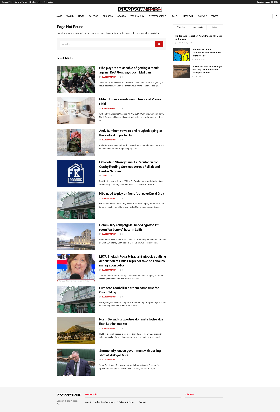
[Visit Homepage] (140, 8)
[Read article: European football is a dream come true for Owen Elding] (76, 299)
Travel (215, 16)
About (88, 402)
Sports (121, 16)
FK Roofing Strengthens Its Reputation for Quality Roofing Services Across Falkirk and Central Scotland (129, 166)
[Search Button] (277, 16)
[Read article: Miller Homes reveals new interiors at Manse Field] (76, 110)
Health (174, 16)
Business (108, 16)
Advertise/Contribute (105, 402)
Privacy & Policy (126, 402)
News (81, 16)
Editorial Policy (21, 2)
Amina (104, 176)
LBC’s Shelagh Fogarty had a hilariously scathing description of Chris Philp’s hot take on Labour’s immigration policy (132, 261)
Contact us (48, 2)
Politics (93, 16)
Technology (137, 16)
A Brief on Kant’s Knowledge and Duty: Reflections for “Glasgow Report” (207, 69)
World (70, 16)
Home (59, 16)
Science (202, 16)
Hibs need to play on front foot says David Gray (131, 193)
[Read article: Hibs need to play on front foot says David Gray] (76, 205)
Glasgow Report (109, 77)
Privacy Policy (7, 2)
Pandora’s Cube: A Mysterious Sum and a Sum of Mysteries (206, 52)
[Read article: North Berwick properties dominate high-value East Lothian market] (76, 330)
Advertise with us (36, 2)
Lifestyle (188, 16)
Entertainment (157, 16)
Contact (142, 402)
